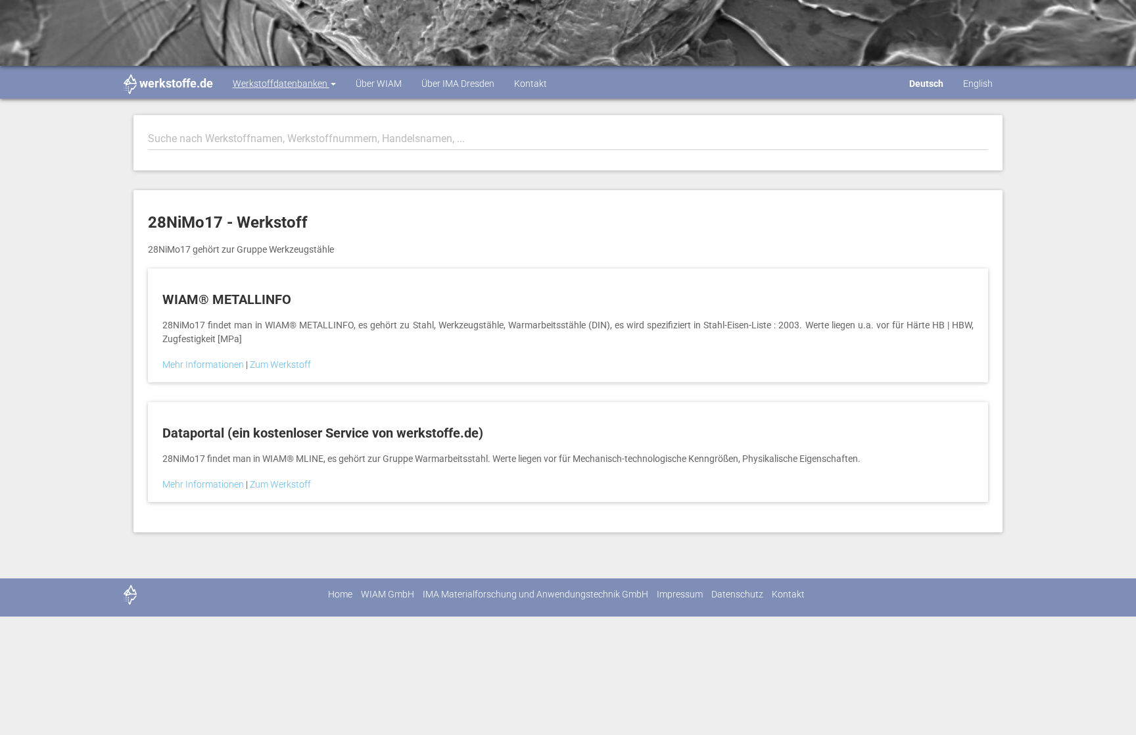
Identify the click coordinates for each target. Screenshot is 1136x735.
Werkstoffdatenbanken (281, 83)
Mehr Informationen (204, 364)
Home (340, 594)
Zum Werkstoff (280, 364)
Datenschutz (737, 594)
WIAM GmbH (387, 594)
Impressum (680, 594)
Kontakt (530, 83)
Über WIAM (379, 83)
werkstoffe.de (176, 83)
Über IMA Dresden (457, 83)
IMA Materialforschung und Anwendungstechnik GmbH (535, 594)
